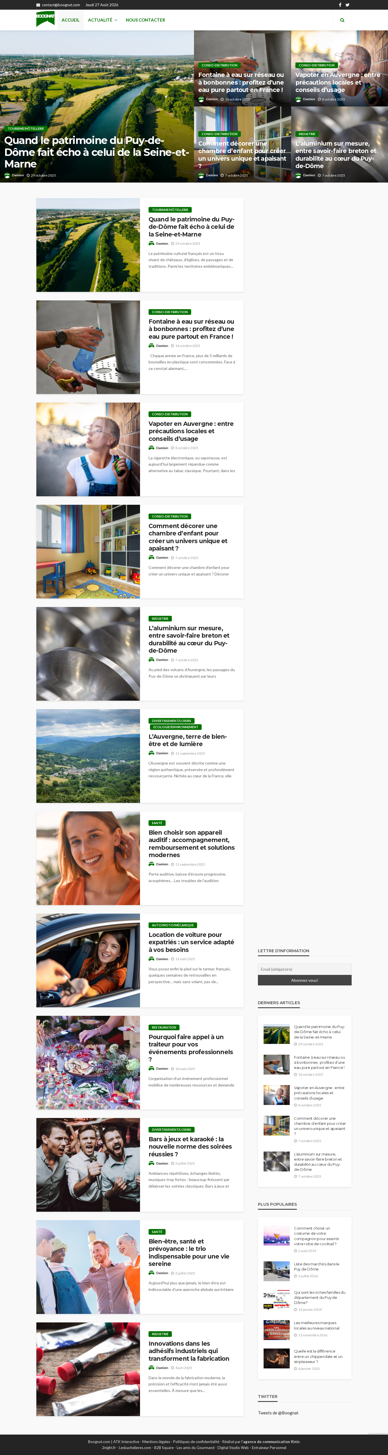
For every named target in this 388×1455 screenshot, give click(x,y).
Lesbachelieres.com (135, 1447)
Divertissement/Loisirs (171, 721)
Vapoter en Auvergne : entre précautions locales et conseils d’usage (337, 82)
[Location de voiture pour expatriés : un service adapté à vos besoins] (88, 960)
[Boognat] (45, 20)
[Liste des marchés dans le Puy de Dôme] (277, 1271)
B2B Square (164, 1447)
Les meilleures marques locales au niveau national (316, 1325)
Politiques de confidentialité (196, 1441)
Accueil (71, 19)
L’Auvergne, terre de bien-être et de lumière (188, 740)
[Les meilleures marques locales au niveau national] (277, 1330)
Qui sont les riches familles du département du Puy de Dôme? (319, 1297)
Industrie (307, 134)
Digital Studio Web (233, 1447)
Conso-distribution (219, 65)
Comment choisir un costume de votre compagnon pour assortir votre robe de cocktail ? (316, 1236)
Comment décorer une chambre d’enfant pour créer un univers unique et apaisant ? (242, 154)
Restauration (164, 1027)
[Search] (342, 20)
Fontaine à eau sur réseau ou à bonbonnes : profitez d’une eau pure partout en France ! (241, 82)
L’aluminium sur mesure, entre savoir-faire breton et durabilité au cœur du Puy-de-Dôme (335, 154)
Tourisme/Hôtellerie (26, 128)
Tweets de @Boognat (278, 1412)
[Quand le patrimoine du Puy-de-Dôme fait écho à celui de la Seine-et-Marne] (97, 106)
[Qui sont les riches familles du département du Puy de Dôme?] (277, 1300)
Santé (157, 823)
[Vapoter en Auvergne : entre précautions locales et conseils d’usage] (88, 449)
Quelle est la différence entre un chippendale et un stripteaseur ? (318, 1356)
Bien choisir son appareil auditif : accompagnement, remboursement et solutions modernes (192, 844)
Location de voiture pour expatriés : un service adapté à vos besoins (191, 942)
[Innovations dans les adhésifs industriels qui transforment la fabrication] (88, 1369)
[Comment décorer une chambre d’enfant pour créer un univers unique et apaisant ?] (88, 551)
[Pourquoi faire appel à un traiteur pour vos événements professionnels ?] (88, 1062)
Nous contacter (145, 19)
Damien (18, 175)
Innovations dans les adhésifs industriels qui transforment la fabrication (189, 1351)
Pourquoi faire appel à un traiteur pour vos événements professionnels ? (191, 1048)
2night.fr (109, 1447)
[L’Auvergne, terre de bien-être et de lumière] (88, 756)
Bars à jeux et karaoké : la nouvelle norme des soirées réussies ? (190, 1147)
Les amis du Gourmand (195, 1447)
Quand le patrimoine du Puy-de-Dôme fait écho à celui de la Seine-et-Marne (96, 152)
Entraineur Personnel (269, 1447)
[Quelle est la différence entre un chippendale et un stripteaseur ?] (277, 1358)
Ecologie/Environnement (175, 727)
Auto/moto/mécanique (173, 925)
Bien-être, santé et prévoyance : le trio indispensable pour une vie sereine (189, 1252)
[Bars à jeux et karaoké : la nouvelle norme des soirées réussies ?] (88, 1165)
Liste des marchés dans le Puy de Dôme (316, 1266)
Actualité (100, 19)
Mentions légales (156, 1441)
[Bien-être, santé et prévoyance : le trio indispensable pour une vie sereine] (88, 1267)
